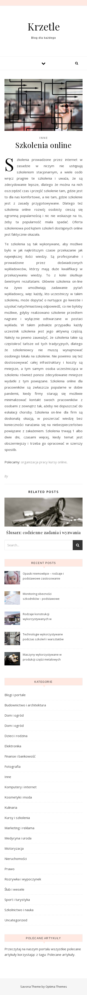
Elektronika (12, 746)
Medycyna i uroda (17, 838)
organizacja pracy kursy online (44, 462)
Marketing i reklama (19, 828)
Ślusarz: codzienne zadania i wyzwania (43, 532)
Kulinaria (10, 807)
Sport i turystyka (17, 899)
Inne (43, 138)
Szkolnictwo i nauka (18, 910)
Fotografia (12, 766)
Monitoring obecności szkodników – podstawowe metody (41, 597)
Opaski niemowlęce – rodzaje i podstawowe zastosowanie (43, 575)
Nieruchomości (15, 858)
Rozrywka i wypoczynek (22, 879)
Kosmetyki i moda (18, 797)
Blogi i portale (15, 695)
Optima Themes (56, 987)
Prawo (9, 869)
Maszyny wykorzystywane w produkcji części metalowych (42, 657)
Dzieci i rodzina (15, 736)
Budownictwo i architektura (25, 705)
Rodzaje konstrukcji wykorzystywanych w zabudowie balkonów (37, 617)
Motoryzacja (14, 848)
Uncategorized (15, 920)
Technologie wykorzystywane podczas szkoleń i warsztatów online (43, 637)
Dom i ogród (14, 715)
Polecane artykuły (61, 954)
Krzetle (43, 26)
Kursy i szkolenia (17, 817)
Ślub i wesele (14, 889)
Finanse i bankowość (19, 756)
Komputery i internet (20, 787)
